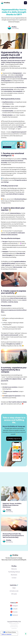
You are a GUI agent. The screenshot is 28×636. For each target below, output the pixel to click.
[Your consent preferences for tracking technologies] (25, 633)
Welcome (14, 569)
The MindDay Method (14, 572)
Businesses (14, 574)
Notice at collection (6, 634)
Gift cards (14, 594)
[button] (25, 2)
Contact (14, 577)
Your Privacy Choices (10, 632)
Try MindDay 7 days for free (14, 438)
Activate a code (14, 591)
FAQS (14, 588)
